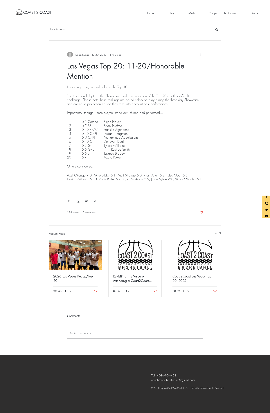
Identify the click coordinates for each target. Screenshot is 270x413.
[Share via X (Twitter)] (78, 201)
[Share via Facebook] (69, 201)
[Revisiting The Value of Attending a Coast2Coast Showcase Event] (135, 255)
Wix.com (219, 387)
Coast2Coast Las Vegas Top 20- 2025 (191, 278)
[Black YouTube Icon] (267, 216)
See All (217, 233)
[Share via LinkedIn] (87, 201)
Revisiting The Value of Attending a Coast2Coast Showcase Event (131, 278)
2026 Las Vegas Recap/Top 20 (73, 278)
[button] (216, 29)
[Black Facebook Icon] (267, 197)
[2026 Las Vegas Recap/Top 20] (75, 255)
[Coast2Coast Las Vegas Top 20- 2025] (194, 255)
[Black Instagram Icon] (267, 203)
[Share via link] (96, 201)
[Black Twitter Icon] (267, 210)
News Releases (57, 29)
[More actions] (201, 54)
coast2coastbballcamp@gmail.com (173, 380)
